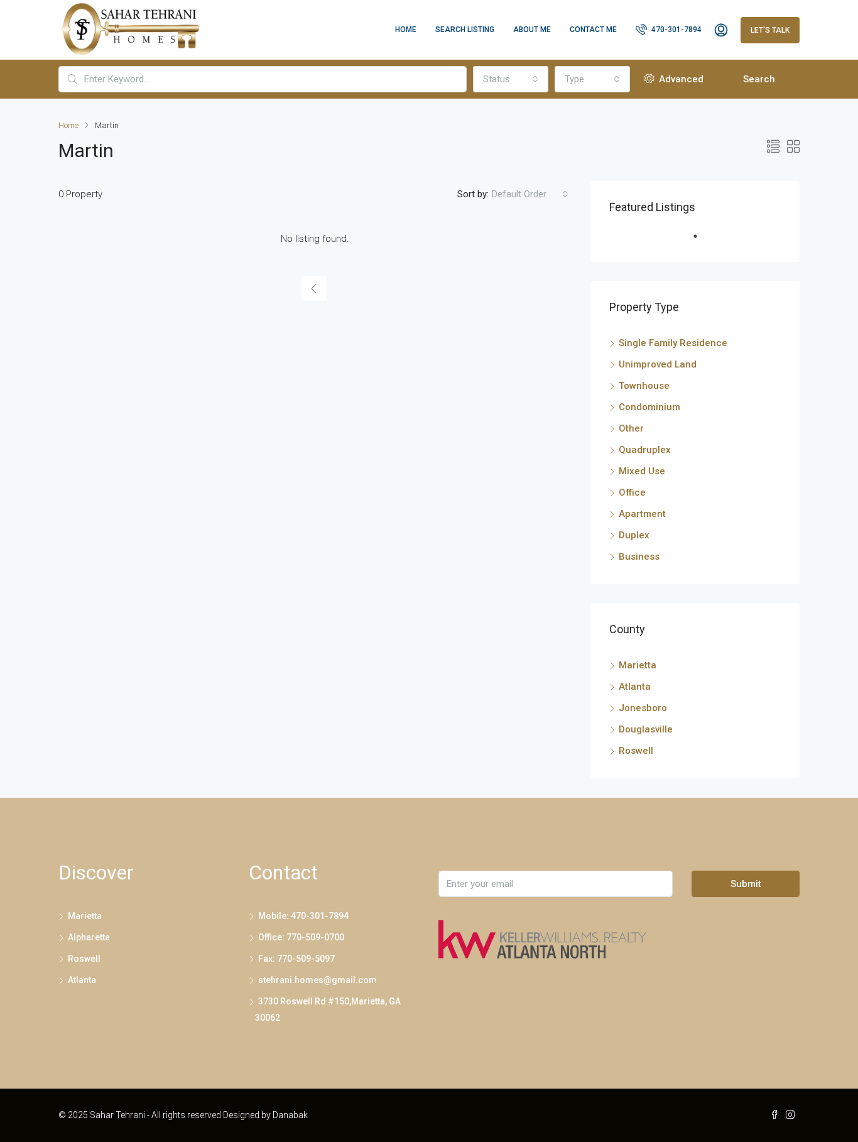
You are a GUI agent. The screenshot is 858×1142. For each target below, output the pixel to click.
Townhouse (644, 385)
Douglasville (646, 729)
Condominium (649, 407)
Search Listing (464, 29)
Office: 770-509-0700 (301, 937)
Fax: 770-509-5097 (296, 959)
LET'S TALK (770, 30)
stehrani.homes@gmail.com (317, 980)
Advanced (679, 79)
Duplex (634, 535)
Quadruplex (645, 449)
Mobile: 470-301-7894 (303, 916)
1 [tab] (701, 241)
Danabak (290, 1115)
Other (631, 428)
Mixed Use (642, 471)
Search (759, 79)
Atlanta (635, 686)
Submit (745, 883)
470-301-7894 (675, 29)
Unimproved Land (658, 364)
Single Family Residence (673, 343)
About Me (532, 29)
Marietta (637, 665)
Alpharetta (89, 937)
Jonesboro (643, 708)
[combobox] (510, 79)
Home (405, 29)
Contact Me (593, 29)
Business (639, 556)
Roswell (636, 750)
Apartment (642, 513)
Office (632, 492)
